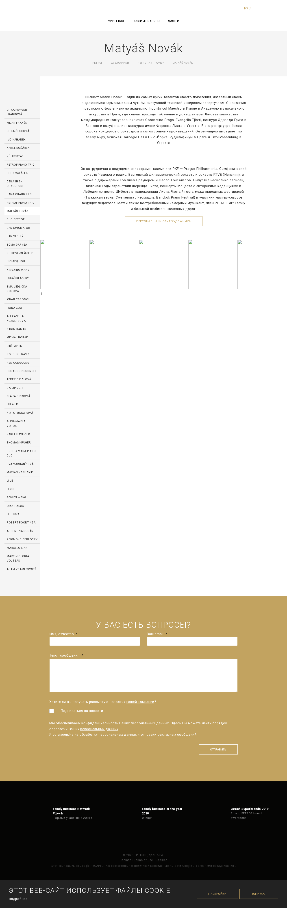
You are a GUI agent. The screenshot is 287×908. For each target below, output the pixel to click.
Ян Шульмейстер (20, 253)
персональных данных (99, 729)
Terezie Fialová (19, 379)
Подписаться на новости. (82, 711)
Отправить (218, 749)
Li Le (10, 480)
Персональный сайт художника (163, 221)
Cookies (161, 860)
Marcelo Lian (17, 547)
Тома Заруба (17, 244)
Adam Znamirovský (21, 569)
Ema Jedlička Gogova (17, 289)
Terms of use (143, 860)
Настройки (217, 893)
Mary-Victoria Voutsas (18, 558)
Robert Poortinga (21, 522)
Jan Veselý (15, 236)
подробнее (18, 899)
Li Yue (11, 489)
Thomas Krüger (19, 442)
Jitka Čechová (18, 131)
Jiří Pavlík (14, 346)
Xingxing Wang (18, 269)
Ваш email (157, 634)
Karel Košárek (18, 147)
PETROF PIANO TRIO (21, 164)
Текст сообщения (66, 655)
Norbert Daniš (18, 354)
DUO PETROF (16, 219)
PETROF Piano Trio (21, 202)
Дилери (173, 21)
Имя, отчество (63, 634)
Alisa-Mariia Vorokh (16, 423)
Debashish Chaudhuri (15, 184)
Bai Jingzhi (15, 387)
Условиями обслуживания (215, 865)
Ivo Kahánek (16, 139)
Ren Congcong (18, 362)
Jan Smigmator (18, 227)
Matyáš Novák (17, 211)
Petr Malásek (17, 173)
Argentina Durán (20, 531)
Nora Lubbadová (20, 413)
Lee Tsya (13, 514)
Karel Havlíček (18, 434)
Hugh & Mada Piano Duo (21, 453)
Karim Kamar (16, 329)
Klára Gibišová (18, 396)
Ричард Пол (16, 261)
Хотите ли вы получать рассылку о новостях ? (102, 702)
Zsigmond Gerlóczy (22, 539)
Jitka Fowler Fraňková (17, 112)
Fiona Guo (14, 307)
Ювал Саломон (18, 299)
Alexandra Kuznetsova (16, 318)
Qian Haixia (15, 506)
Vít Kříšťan (15, 156)
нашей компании (140, 702)
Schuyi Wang (16, 497)
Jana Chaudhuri (19, 194)
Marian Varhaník (20, 472)
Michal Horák (17, 337)
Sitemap (126, 860)
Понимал (259, 893)
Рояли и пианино (146, 21)
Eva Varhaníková (20, 464)
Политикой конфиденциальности (157, 865)
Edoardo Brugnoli (21, 371)
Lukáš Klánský (18, 278)
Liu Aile (12, 404)
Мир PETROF (116, 21)
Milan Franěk (17, 122)
